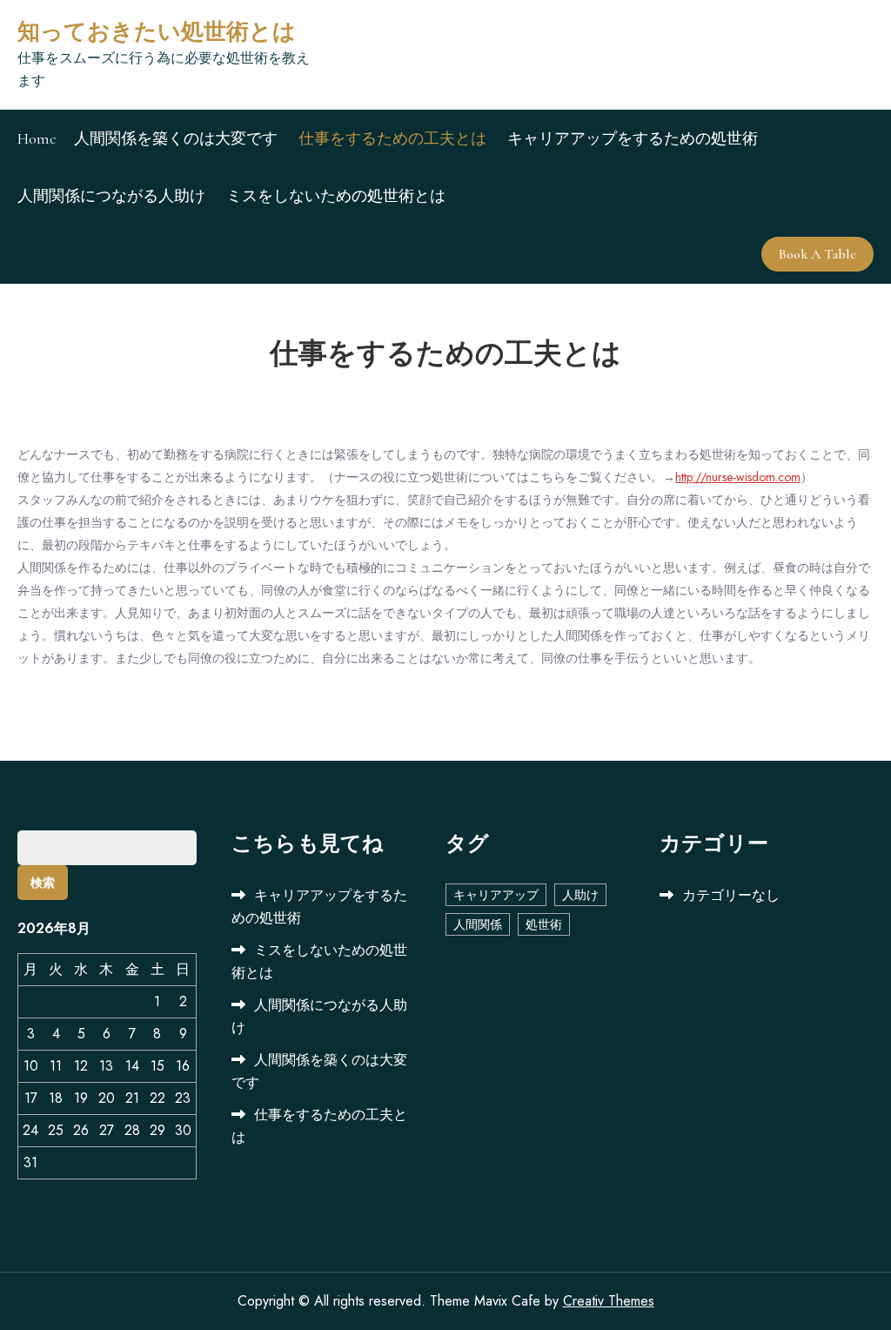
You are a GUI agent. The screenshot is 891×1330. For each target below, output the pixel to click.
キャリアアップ (496, 894)
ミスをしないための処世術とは (336, 195)
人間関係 (477, 924)
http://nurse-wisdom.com (738, 477)
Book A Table (817, 254)
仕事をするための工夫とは (392, 138)
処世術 (544, 924)
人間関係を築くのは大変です (176, 138)
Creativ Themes (608, 1301)
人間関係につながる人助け (111, 195)
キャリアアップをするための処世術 (632, 138)
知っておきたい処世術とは (156, 31)
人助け (580, 894)
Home (37, 138)
